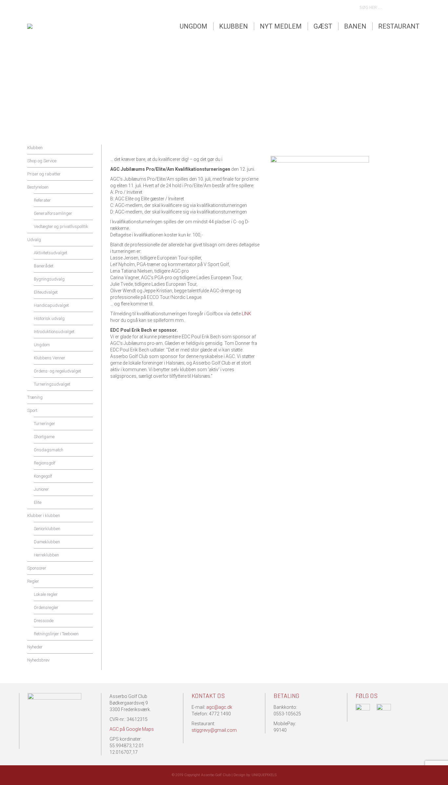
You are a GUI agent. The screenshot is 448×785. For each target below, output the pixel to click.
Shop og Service (41, 160)
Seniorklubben (47, 528)
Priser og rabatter (44, 173)
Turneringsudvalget (52, 384)
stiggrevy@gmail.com (214, 730)
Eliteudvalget (46, 292)
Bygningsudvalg (49, 279)
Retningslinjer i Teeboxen (56, 633)
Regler (33, 581)
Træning (35, 397)
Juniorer (41, 489)
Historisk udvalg (49, 318)
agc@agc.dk (219, 707)
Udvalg (34, 239)
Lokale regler (46, 594)
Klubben (35, 147)
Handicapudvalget (51, 305)
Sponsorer (36, 568)
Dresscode (43, 620)
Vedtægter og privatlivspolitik (61, 226)
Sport (32, 410)
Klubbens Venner (49, 357)
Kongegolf (43, 476)
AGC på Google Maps (132, 729)
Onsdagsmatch (48, 449)
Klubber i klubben (43, 515)
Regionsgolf (44, 462)
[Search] (415, 7)
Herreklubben (46, 554)
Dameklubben (47, 541)
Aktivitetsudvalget (50, 252)
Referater (42, 200)
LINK (246, 313)
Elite (37, 502)
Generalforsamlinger (53, 213)
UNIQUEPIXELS (264, 775)
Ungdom (42, 344)
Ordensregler (46, 607)
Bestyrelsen (38, 187)
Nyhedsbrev (38, 660)
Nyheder (35, 646)
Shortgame (44, 436)
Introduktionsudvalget (54, 331)
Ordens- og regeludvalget (57, 371)
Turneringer (44, 423)
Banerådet (43, 265)
